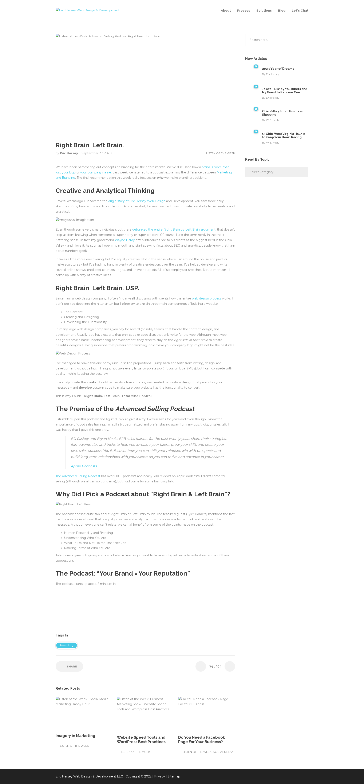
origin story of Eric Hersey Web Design (136, 201)
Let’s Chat (300, 10)
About (226, 10)
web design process (206, 298)
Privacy (159, 776)
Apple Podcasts (84, 466)
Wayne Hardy (125, 240)
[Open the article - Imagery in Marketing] (69, 713)
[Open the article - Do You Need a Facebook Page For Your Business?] (192, 714)
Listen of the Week (220, 153)
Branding (67, 645)
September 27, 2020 (97, 153)
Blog (281, 10)
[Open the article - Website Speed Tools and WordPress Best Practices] (131, 714)
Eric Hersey (69, 153)
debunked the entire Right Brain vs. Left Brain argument (173, 229)
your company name (95, 172)
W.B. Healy (272, 120)
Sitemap (174, 776)
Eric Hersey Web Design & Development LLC (89, 776)
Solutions (264, 10)
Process (243, 10)
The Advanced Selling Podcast (78, 476)
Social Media (223, 751)
